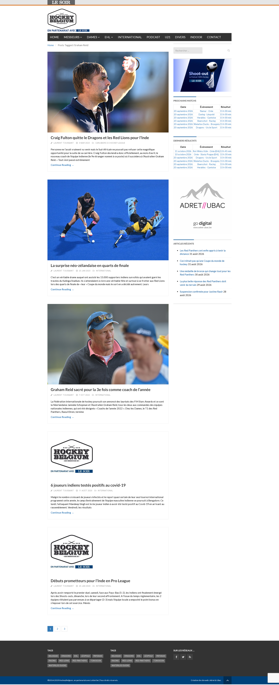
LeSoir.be (94, 680)
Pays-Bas (97, 656)
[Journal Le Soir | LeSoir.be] (61, 2)
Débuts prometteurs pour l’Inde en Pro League (90, 580)
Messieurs (71, 37)
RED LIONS (64, 661)
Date (183, 106)
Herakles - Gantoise (206, 117)
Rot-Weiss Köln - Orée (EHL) (206, 151)
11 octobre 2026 (183, 151)
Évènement (206, 106)
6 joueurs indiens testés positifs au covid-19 (88, 485)
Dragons (66, 656)
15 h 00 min (225, 111)
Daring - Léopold (206, 114)
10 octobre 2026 (183, 154)
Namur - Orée (206, 111)
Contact (214, 37)
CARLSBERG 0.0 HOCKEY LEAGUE (110, 143)
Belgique (53, 656)
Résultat (226, 106)
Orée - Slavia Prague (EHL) (206, 154)
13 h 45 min (225, 151)
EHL (107, 37)
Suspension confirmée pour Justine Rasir (201, 291)
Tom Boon (95, 661)
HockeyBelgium (66, 680)
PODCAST (153, 37)
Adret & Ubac (215, 680)
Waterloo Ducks (57, 665)
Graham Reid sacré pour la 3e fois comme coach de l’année (100, 389)
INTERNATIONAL (103, 271)
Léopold (85, 656)
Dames (92, 37)
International (130, 37)
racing (52, 661)
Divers (180, 37)
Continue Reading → (62, 164)
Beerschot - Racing (206, 121)
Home (54, 37)
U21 (167, 37)
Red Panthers (80, 661)
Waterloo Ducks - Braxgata (207, 124)
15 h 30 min (225, 154)
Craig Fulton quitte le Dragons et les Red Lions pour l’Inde (100, 137)
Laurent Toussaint (64, 143)
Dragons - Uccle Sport (206, 127)
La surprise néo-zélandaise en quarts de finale (90, 265)
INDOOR (196, 37)
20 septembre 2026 (183, 111)
